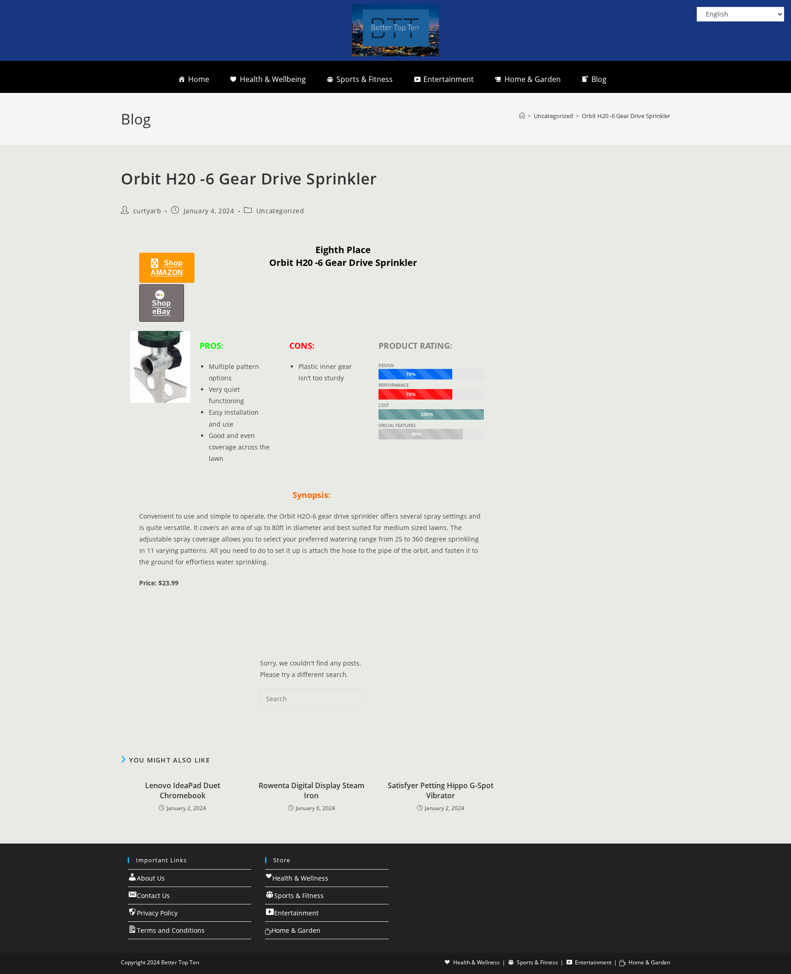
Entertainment (448, 79)
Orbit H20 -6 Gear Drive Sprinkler (626, 116)
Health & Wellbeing (273, 79)
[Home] (522, 116)
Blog (599, 79)
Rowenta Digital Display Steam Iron (311, 790)
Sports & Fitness (364, 79)
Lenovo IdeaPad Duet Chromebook (182, 790)
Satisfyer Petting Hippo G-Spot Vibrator (440, 790)
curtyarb (147, 210)
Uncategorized (280, 210)
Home (198, 79)
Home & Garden (532, 79)
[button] (167, 268)
